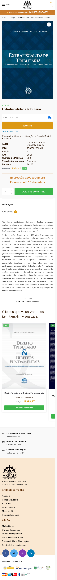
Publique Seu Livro (10, 515)
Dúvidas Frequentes (11, 530)
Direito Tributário (23, 18)
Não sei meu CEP (10, 131)
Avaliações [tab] (9, 212)
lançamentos (23, 12)
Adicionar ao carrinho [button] (24, 408)
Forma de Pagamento (12, 533)
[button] (49, 24)
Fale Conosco (8, 507)
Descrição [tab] (7, 204)
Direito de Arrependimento (13, 545)
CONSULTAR (27, 126)
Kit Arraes (6, 503)
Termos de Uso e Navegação (15, 541)
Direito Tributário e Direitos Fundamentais (24, 393)
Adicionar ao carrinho (33, 191)
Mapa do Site (8, 511)
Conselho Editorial (10, 500)
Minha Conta (8, 526)
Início (4, 18)
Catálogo (11, 18)
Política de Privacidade (12, 537)
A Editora (6, 496)
